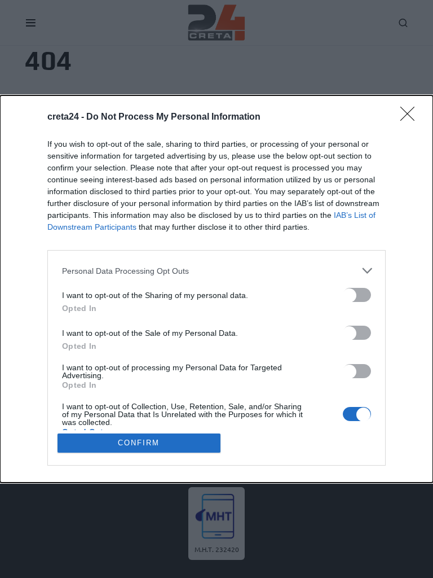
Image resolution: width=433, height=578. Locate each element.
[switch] (357, 295)
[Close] (411, 117)
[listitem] (216, 271)
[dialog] (216, 288)
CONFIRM (139, 443)
